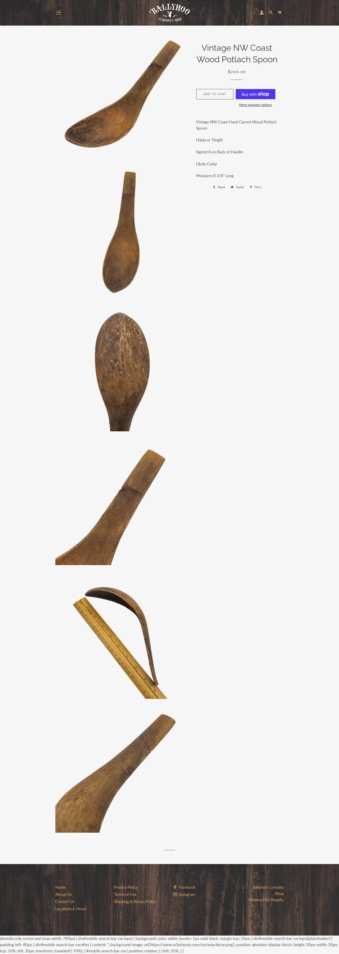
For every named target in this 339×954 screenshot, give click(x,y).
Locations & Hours (70, 908)
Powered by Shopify (266, 899)
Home (60, 887)
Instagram (186, 894)
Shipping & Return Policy (135, 901)
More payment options (255, 105)
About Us (63, 894)
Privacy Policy (126, 887)
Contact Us (64, 901)
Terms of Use (125, 894)
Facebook (187, 887)
